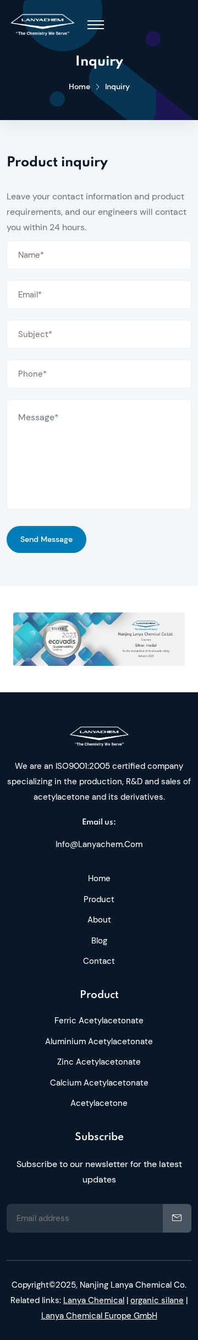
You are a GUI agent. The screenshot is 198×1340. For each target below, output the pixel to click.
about (99, 919)
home (99, 878)
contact (99, 961)
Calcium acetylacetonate (99, 1082)
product (99, 899)
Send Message (46, 539)
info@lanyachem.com (99, 844)
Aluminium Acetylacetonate (99, 1041)
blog (99, 940)
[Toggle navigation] (96, 24)
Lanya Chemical (93, 1300)
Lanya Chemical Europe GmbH (99, 1315)
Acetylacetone (99, 1103)
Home (79, 86)
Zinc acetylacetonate (99, 1061)
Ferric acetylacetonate (99, 1020)
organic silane (157, 1300)
